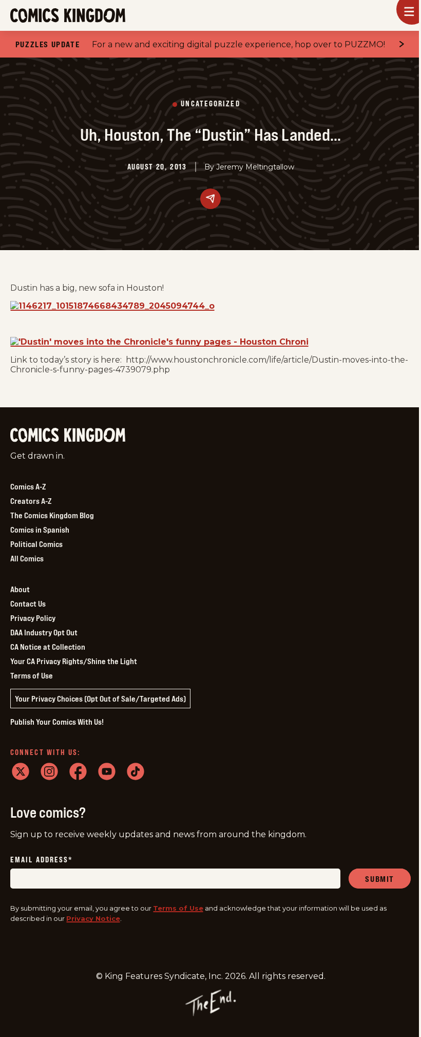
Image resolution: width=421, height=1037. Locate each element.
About (20, 589)
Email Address (41, 860)
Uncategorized (210, 104)
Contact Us (28, 603)
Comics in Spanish (39, 529)
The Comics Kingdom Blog (52, 515)
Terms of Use (31, 675)
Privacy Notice (93, 918)
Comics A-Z (28, 486)
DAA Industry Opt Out (44, 632)
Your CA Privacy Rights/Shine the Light (73, 661)
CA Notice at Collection (47, 647)
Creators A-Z (30, 501)
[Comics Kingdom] (67, 435)
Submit (379, 879)
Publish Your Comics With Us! (57, 722)
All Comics (27, 558)
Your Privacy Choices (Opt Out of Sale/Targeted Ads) (100, 698)
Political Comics (36, 544)
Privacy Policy (32, 618)
